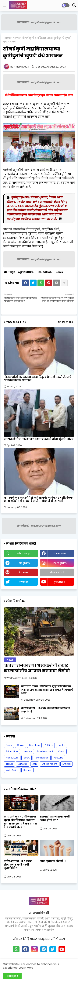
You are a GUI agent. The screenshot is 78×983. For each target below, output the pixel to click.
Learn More (26, 968)
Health (61, 745)
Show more (65, 322)
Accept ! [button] (12, 976)
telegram (23, 563)
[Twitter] (33, 283)
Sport (26, 757)
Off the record (49, 763)
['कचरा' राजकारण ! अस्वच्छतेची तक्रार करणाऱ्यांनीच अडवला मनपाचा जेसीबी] (39, 631)
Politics (49, 745)
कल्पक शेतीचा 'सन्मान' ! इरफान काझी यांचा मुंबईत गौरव (38, 439)
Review (27, 770)
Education (44, 272)
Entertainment (45, 751)
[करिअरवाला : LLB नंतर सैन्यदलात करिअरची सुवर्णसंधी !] (11, 713)
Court (61, 751)
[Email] (56, 283)
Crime (20, 745)
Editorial (22, 763)
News (16, 38)
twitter (23, 582)
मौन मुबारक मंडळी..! (53, 861)
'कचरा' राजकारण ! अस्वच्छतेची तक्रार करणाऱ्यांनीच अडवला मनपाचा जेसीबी (37, 668)
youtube (59, 582)
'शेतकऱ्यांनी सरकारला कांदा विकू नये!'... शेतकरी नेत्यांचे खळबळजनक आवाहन (37, 378)
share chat (57, 572)
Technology (41, 757)
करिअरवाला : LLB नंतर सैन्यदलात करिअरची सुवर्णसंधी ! (45, 710)
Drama (66, 763)
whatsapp (23, 553)
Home (7, 38)
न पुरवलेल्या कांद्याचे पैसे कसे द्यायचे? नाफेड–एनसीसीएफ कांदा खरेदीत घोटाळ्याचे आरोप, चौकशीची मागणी (38, 499)
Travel (9, 763)
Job (34, 763)
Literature (34, 745)
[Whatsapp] (40, 283)
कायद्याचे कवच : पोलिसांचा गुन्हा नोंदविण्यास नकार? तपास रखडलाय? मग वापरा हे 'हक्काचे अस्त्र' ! (47, 690)
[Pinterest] (48, 283)
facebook (59, 553)
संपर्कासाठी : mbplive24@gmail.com (39, 22)
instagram (60, 563)
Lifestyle (27, 751)
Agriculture (26, 272)
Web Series (12, 770)
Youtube (58, 757)
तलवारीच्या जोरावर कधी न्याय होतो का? (55, 818)
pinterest (24, 572)
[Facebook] (25, 283)
